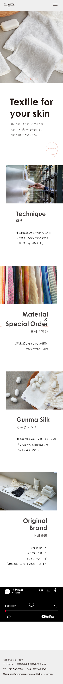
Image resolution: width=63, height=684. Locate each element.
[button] (25, 79)
